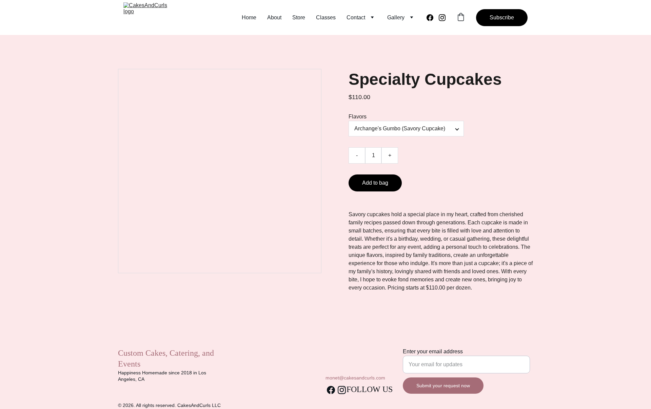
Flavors (358, 116)
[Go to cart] (460, 18)
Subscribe (502, 17)
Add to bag (375, 183)
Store (298, 17)
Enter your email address (433, 351)
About (274, 17)
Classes (326, 17)
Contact (356, 17)
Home (249, 17)
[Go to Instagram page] (442, 17)
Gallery (396, 17)
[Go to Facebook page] (433, 17)
